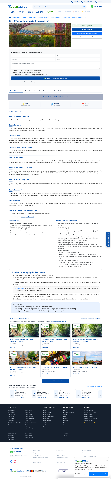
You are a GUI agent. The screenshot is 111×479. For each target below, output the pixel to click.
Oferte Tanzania (29, 429)
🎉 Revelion (76, 12)
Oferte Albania (11, 410)
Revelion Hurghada (89, 410)
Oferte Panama (29, 416)
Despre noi (36, 453)
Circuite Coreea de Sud (48, 416)
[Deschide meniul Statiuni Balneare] (26, 12)
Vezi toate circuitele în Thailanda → (91, 318)
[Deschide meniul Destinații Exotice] (55, 12)
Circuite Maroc (46, 424)
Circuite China (46, 410)
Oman (64, 424)
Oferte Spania (28, 427)
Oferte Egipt (11, 420)
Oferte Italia (11, 429)
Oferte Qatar (28, 420)
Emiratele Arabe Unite (68, 412)
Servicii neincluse (57, 91)
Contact (99, 1)
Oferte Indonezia (12, 427)
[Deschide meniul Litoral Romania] (17, 12)
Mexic (64, 422)
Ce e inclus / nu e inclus (87, 37)
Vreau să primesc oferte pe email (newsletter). (27, 72)
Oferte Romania (29, 424)
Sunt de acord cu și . (30, 75)
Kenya (64, 416)
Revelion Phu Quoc (88, 416)
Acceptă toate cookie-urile (98, 474)
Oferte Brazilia (11, 414)
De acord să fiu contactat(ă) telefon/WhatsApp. (27, 70)
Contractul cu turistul (62, 460)
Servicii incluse (44, 91)
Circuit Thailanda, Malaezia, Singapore (64, 393)
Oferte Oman (28, 414)
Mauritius (65, 420)
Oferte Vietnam (29, 437)
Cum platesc (59, 453)
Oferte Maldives (12, 433)
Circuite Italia (46, 422)
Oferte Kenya (11, 431)
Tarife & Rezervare (16, 91)
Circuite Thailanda (47, 420)
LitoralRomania (12, 12)
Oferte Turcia (28, 435)
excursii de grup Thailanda (58, 321)
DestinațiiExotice (49, 12)
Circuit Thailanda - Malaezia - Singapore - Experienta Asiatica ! (21, 393)
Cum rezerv (59, 450)
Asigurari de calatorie (62, 457)
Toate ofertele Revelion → (91, 422)
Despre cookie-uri (61, 455)
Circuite (58, 12)
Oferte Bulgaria (11, 416)
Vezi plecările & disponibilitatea (87, 33)
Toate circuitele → (47, 429)
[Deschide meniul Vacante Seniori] (34, 12)
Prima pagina (36, 450)
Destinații (68, 12)
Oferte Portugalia (29, 418)
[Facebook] (11, 461)
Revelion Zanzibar (88, 420)
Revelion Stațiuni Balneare (90, 418)
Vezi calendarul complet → (94, 386)
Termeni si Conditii (38, 455)
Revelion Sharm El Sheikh (90, 412)
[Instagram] (15, 461)
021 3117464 (98, 6)
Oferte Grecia (11, 424)
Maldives (65, 418)
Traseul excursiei (30, 91)
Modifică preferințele (80, 474)
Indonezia (65, 414)
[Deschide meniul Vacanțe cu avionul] (45, 12)
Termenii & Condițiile (30, 75)
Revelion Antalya (88, 414)
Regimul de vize (60, 462)
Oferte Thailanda (29, 431)
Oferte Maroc (11, 437)
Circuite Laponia (46, 427)
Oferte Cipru (11, 418)
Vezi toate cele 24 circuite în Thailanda (55, 381)
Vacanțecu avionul (39, 12)
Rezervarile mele (87, 1)
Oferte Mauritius (12, 439)
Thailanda (65, 433)
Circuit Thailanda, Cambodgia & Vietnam (43, 393)
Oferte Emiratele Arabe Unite (15, 422)
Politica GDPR (42, 75)
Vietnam (65, 435)
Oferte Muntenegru (30, 412)
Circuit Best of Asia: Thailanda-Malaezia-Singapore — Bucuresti (88, 393)
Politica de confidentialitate (40, 457)
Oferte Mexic (28, 410)
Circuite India (46, 418)
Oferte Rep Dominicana (31, 422)
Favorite (75, 1)
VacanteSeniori (30, 12)
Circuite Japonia (46, 414)
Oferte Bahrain (11, 412)
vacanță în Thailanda (27, 217)
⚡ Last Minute (86, 12)
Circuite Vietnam (47, 412)
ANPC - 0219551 (37, 462)
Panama (65, 427)
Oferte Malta (11, 435)
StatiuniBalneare (21, 12)
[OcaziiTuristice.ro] (17, 6)
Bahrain (65, 410)
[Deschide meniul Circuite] (63, 12)
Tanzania (65, 431)
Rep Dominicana (67, 429)
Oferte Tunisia (28, 433)
